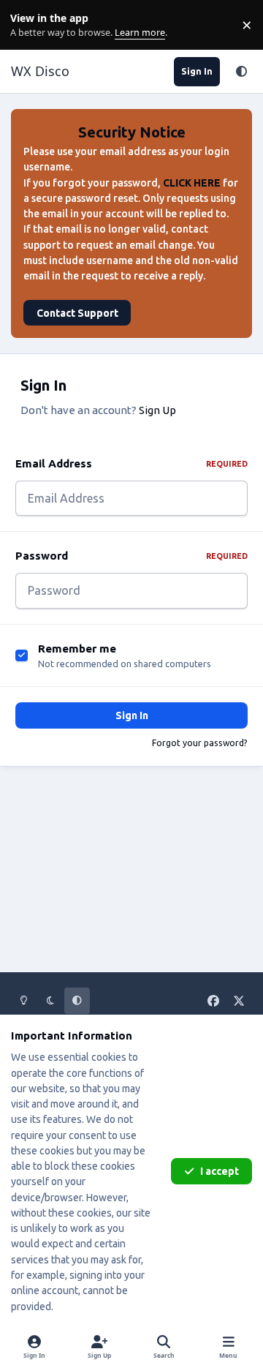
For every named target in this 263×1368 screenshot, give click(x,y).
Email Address (131, 463)
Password (131, 555)
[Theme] (241, 72)
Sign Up (157, 410)
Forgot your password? (200, 743)
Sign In (131, 715)
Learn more (28, 25)
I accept (219, 1171)
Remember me (77, 648)
